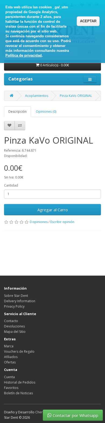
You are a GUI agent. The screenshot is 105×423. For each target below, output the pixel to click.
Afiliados (11, 357)
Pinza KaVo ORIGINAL (76, 95)
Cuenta (9, 377)
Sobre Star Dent (16, 295)
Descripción (17, 111)
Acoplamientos (36, 95)
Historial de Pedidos (19, 382)
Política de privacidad (23, 55)
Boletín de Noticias (18, 393)
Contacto (11, 321)
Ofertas (10, 362)
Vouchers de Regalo (19, 351)
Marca (8, 346)
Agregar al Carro (52, 209)
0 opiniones (39, 222)
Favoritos (11, 387)
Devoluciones (14, 326)
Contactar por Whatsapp (75, 415)
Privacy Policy (14, 306)
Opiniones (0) (46, 111)
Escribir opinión (62, 222)
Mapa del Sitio (15, 331)
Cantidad (11, 185)
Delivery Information (19, 301)
